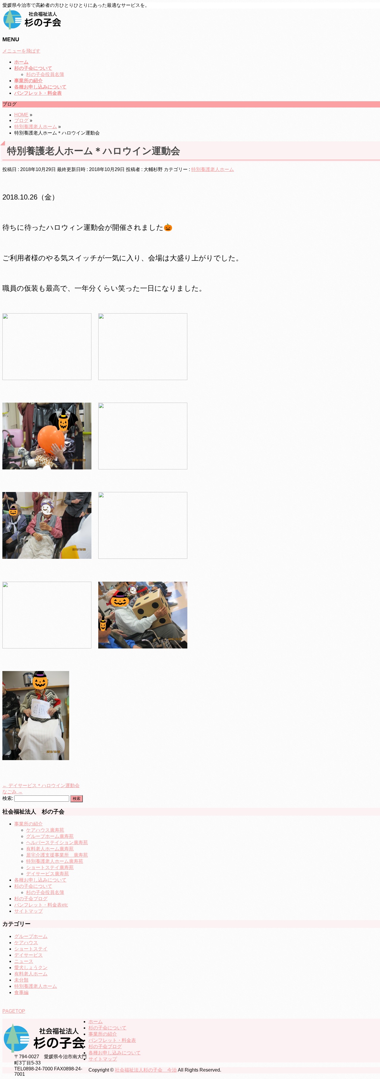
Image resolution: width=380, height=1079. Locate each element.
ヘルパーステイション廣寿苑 (57, 842)
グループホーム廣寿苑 (50, 836)
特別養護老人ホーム (212, 169)
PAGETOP (13, 1011)
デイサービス (28, 955)
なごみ (12, 791)
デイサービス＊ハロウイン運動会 (41, 785)
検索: (7, 798)
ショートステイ (31, 948)
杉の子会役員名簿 (45, 74)
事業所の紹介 (28, 823)
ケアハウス (26, 942)
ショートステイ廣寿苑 (50, 867)
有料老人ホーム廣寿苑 (50, 848)
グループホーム (31, 936)
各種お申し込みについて (40, 879)
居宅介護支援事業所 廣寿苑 (57, 854)
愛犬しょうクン (31, 967)
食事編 (21, 992)
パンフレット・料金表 (112, 1040)
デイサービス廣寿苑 (47, 873)
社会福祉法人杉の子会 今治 (146, 1069)
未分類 (21, 980)
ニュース (23, 961)
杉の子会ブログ (31, 898)
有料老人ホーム (31, 973)
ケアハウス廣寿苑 (45, 830)
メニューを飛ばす (21, 50)
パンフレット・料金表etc (41, 904)
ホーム (95, 1021)
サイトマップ (28, 911)
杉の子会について (33, 886)
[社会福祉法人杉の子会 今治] (32, 27)
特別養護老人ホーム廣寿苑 (54, 861)
